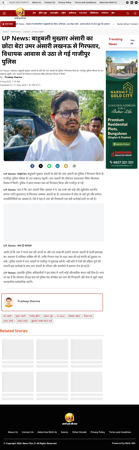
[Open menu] (5, 13)
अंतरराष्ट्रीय (54, 13)
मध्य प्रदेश (83, 13)
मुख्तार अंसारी (20, 316)
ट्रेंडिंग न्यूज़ (43, 13)
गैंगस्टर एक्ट (88, 316)
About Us (36, 2)
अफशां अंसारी (8, 321)
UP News (61, 316)
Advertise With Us (108, 2)
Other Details (79, 432)
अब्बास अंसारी (22, 321)
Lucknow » (27, 32)
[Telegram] (127, 2)
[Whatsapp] (49, 166)
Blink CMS (130, 443)
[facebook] (32, 166)
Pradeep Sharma (13, 77)
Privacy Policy (65, 2)
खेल (113, 13)
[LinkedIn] (131, 2)
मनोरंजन (104, 13)
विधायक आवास (74, 316)
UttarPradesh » (16, 32)
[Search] (128, 13)
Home (5, 32)
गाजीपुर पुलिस (34, 316)
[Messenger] (136, 2)
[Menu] (134, 13)
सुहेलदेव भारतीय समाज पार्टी (41, 321)
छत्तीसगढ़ (72, 13)
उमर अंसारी (7, 316)
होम (34, 13)
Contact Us (49, 2)
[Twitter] (41, 166)
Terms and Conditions (85, 2)
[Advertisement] (53, 224)
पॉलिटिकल (94, 13)
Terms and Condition (120, 432)
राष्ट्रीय (63, 13)
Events (64, 432)
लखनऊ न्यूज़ (48, 316)
